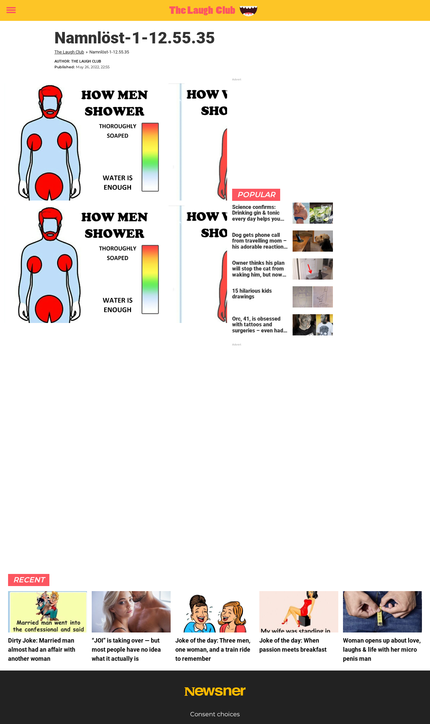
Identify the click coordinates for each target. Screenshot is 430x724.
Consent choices (215, 714)
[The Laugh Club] (212, 10)
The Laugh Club (69, 52)
